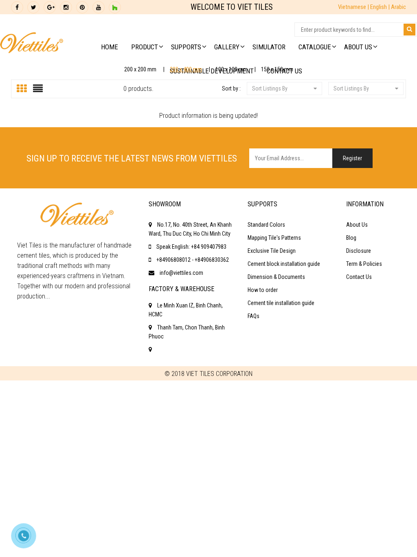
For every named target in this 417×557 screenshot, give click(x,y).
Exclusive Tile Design (272, 251)
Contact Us (359, 277)
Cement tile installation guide (281, 303)
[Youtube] (98, 7)
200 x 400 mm (186, 69)
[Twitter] (33, 7)
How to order (263, 290)
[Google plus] (50, 7)
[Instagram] (66, 7)
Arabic (398, 7)
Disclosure (358, 251)
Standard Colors (266, 224)
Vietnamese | (354, 7)
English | (380, 7)
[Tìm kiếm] (409, 29)
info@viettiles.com (181, 273)
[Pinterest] (82, 7)
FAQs (253, 316)
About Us (357, 224)
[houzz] (115, 7)
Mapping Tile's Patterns (274, 237)
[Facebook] (17, 7)
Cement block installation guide (284, 264)
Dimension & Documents (276, 277)
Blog (351, 237)
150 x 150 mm (277, 69)
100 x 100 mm (231, 69)
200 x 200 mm (140, 69)
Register (352, 158)
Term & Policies (364, 264)
